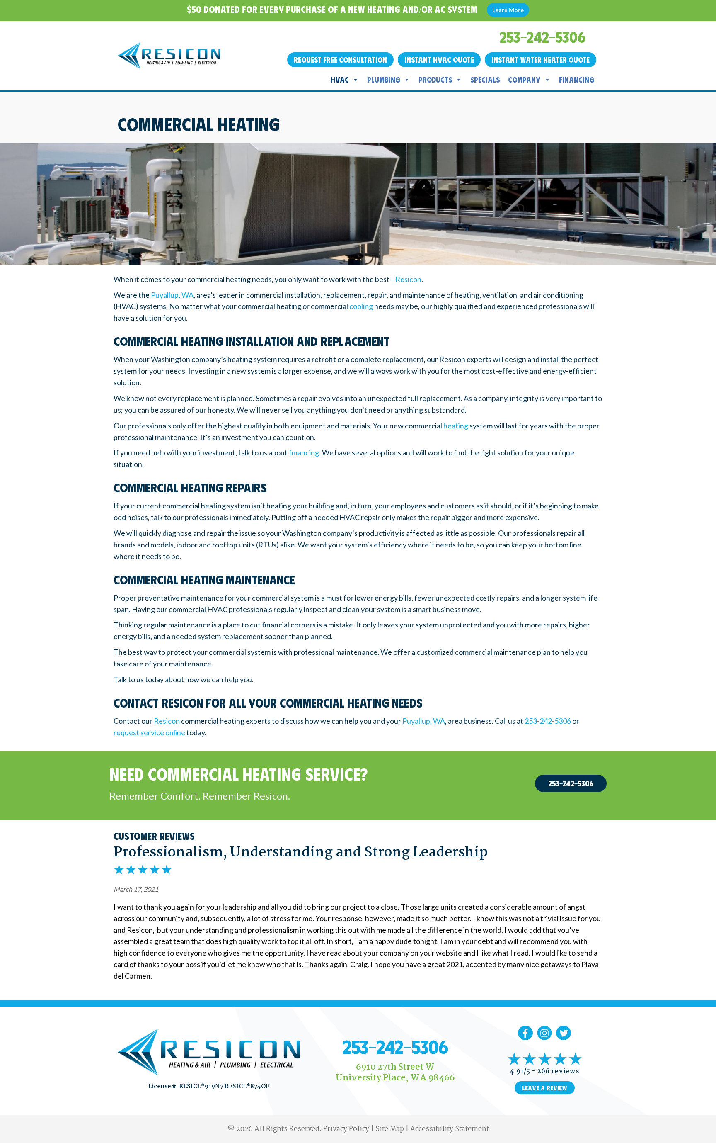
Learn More (508, 9)
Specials (485, 79)
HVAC (340, 79)
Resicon (408, 279)
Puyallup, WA (172, 294)
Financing (576, 79)
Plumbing (383, 79)
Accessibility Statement (449, 1129)
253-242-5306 (548, 720)
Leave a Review (544, 1088)
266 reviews (558, 1071)
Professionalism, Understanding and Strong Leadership (301, 852)
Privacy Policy (346, 1129)
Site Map (389, 1129)
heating (455, 425)
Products (435, 79)
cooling (361, 306)
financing (304, 452)
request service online (149, 732)
